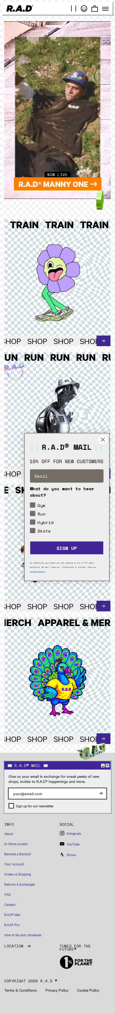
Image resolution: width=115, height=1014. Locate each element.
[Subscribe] (101, 793)
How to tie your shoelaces (22, 934)
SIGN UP (66, 548)
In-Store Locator (16, 843)
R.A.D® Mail (12, 914)
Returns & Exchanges (19, 884)
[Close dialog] (103, 439)
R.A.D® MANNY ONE (53, 184)
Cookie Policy (88, 990)
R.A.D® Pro (12, 924)
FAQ (7, 894)
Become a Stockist (17, 853)
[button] (29, 827)
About (8, 833)
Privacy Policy (56, 990)
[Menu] (105, 9)
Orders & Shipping (17, 874)
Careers (10, 904)
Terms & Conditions (20, 990)
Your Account (14, 863)
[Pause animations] (73, 8)
